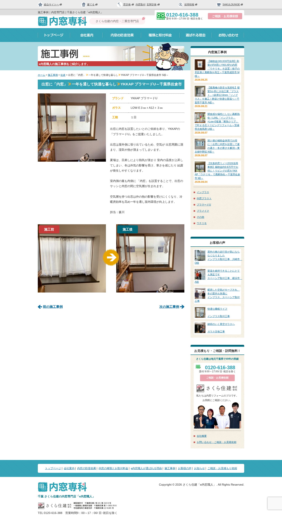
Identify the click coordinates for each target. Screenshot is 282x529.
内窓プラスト (204, 198)
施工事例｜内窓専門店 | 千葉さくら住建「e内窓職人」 (70, 12)
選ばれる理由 (196, 35)
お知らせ (199, 468)
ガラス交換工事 (221, 328)
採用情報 (189, 4)
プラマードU (204, 204)
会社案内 (86, 35)
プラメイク (203, 210)
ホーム (41, 75)
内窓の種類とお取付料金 (113, 468)
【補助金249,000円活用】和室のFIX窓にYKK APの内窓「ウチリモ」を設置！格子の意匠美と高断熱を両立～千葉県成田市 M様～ (217, 69)
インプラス (203, 192)
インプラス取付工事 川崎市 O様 (218, 257)
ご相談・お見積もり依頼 (222, 468)
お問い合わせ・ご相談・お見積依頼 (216, 442)
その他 (200, 217)
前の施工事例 (53, 306)
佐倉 (62, 75)
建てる (91, 4)
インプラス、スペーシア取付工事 (217, 295)
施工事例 (53, 75)
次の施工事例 (169, 306)
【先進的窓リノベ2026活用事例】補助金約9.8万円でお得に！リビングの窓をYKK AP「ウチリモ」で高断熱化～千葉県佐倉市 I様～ (217, 171)
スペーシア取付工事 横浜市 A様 (218, 276)
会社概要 (202, 436)
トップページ (54, 35)
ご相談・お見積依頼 (225, 16)
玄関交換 (151, 4)
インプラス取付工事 (218, 312)
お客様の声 (184, 468)
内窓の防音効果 (122, 35)
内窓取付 (141, 4)
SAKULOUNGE (231, 4)
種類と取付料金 (160, 35)
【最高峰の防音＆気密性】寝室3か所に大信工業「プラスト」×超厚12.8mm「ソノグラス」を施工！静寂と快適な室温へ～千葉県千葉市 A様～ (217, 95)
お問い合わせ (228, 35)
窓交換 (127, 4)
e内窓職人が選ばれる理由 (146, 468)
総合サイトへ (51, 4)
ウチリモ (202, 223)
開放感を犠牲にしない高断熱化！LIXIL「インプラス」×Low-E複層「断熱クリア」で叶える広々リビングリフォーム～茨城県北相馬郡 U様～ (217, 121)
